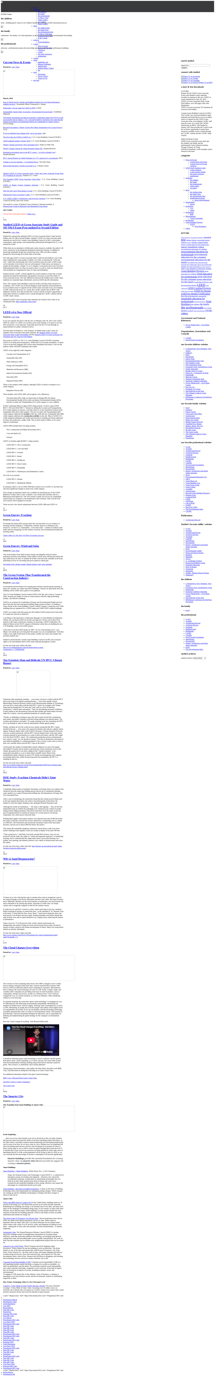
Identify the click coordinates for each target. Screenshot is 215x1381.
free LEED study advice (194, 264)
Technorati (189, 569)
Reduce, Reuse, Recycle (194, 426)
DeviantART (190, 469)
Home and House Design (194, 553)
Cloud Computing (196, 218)
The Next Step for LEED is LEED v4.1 (17, 137)
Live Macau (7, 1318)
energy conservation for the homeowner (195, 245)
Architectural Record (193, 451)
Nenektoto (7, 1354)
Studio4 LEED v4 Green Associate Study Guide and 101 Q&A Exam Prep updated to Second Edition (32, 226)
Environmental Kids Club (195, 361)
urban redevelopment (202, 200)
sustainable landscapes (199, 301)
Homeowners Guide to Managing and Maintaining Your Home (25, 206)
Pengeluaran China (10, 1302)
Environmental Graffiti (194, 551)
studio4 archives (186, 658)
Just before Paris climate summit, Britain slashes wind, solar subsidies (27, 564)
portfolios (189, 178)
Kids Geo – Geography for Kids (197, 373)
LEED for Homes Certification (195, 293)
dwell (187, 408)
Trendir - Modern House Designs (197, 573)
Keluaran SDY (8, 1342)
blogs (187, 190)
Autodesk (207, 237)
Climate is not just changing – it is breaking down (20, 162)
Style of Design (191, 567)
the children (194, 180)
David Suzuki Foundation (195, 340)
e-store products (195, 170)
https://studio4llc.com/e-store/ (26, 302)
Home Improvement (193, 418)
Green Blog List (191, 481)
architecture (190, 220)
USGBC (208, 310)
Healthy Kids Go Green (194, 371)
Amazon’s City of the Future (13, 1246)
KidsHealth (190, 375)
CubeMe (189, 463)
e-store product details (197, 172)
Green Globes (190, 487)
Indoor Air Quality (192, 420)
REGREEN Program (193, 428)
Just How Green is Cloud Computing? (16, 1082)
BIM (191, 214)
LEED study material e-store (196, 168)
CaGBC (188, 338)
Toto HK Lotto (8, 1352)
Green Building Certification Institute (198, 269)
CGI (191, 208)
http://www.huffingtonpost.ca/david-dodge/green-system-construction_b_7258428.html (23, 648)
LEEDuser (189, 501)
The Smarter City (13, 1096)
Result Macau (8, 1308)
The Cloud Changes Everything (21, 947)
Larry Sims (15, 67)
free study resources (197, 174)
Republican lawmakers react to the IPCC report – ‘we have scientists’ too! (29, 152)
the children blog (196, 192)
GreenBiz (189, 489)
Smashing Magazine (193, 565)
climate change (191, 240)
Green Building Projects (194, 222)
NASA (188, 559)
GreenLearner (190, 491)
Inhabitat (189, 555)
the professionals (196, 184)
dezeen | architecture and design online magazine (197, 472)
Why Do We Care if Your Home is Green (17, 191)
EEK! (188, 355)
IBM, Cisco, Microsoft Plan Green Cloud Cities (20, 1078)
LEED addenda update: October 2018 (16, 141)
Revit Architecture (191, 296)
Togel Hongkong (9, 1304)
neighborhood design (197, 198)
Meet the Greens (191, 377)
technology (189, 206)
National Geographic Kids (195, 379)
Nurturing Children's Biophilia (196, 381)
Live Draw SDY (9, 1322)
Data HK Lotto (8, 1310)
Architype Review (192, 453)
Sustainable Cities (9, 1232)
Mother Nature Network (194, 422)
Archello (189, 449)
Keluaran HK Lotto (10, 1314)
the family (193, 182)
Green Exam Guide (192, 485)
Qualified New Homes (194, 424)
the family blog (195, 194)
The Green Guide (192, 432)
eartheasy (189, 353)
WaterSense (190, 438)
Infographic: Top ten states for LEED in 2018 (19, 108)
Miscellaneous (191, 216)
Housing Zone (191, 495)
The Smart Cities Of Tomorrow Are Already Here (20, 1218)
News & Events (191, 160)
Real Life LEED (191, 507)
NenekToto (7, 1312)
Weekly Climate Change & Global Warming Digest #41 (23, 149)
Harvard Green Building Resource (198, 493)
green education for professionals (196, 275)
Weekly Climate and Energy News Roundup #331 (21, 145)
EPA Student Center (193, 363)
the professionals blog (197, 196)
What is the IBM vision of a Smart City (17, 1202)
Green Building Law (193, 483)
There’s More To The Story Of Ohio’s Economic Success (23, 535)
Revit (183, 296)
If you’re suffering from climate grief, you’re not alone (22, 133)
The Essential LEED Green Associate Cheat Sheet (21, 179)
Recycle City (190, 387)
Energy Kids (190, 359)
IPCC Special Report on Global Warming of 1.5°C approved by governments (30, 158)
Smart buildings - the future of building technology (21, 1189)
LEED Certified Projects (199, 288)
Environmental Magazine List (196, 477)
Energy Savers (191, 412)
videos (188, 228)
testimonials (194, 176)
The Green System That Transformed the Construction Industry (27, 576)
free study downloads (193, 266)
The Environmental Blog (194, 509)
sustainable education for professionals (193, 300)
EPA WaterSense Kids (193, 365)
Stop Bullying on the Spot (195, 391)
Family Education (192, 369)
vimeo (192, 210)
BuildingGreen (191, 457)
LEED (192, 224)
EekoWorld (190, 357)
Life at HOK (190, 503)
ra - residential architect (194, 561)
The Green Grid (8, 1086)
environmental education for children (194, 249)
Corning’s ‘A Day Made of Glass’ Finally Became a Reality (24, 1286)
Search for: (185, 65)
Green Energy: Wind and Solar (21, 545)
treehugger (189, 571)
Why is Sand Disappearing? (19, 858)
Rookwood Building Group (195, 563)
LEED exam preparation (187, 291)
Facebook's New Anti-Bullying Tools (199, 367)
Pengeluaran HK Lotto (11, 1320)
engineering (190, 212)
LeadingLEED (191, 497)
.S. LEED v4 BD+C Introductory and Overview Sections (24, 198)
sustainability (190, 202)
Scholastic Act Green (193, 389)
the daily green (191, 430)
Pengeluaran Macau (10, 1300)
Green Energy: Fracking (17, 515)
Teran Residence (200, 226)
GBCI (183, 269)
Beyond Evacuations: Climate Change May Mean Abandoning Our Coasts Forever (32, 127)
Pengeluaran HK (9, 1374)
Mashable (189, 557)
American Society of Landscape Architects (192, 237)
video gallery (194, 186)
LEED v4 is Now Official (17, 312)
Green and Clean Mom (194, 414)
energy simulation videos (192, 247)
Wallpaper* (190, 575)
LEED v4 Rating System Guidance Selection (20, 185)
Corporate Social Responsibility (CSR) (17, 1262)
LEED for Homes (202, 291)
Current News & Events (17, 62)
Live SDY (7, 1306)
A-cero (188, 447)
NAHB (188, 505)
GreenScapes (190, 416)
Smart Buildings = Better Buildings (15, 1171)
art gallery (193, 188)
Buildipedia (190, 459)
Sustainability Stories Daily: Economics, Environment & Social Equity (28, 112)
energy (192, 204)
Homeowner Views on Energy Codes (16, 195)
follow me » (31, 214)
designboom (190, 467)
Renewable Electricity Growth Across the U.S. (19, 166)
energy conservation (200, 242)
